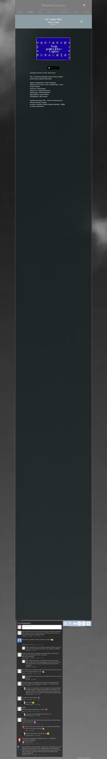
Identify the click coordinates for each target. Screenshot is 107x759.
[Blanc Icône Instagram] (65, 623)
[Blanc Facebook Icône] (70, 623)
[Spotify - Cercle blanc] (88, 623)
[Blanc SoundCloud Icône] (75, 623)
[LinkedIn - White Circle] (79, 623)
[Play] (49, 68)
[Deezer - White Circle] (84, 623)
